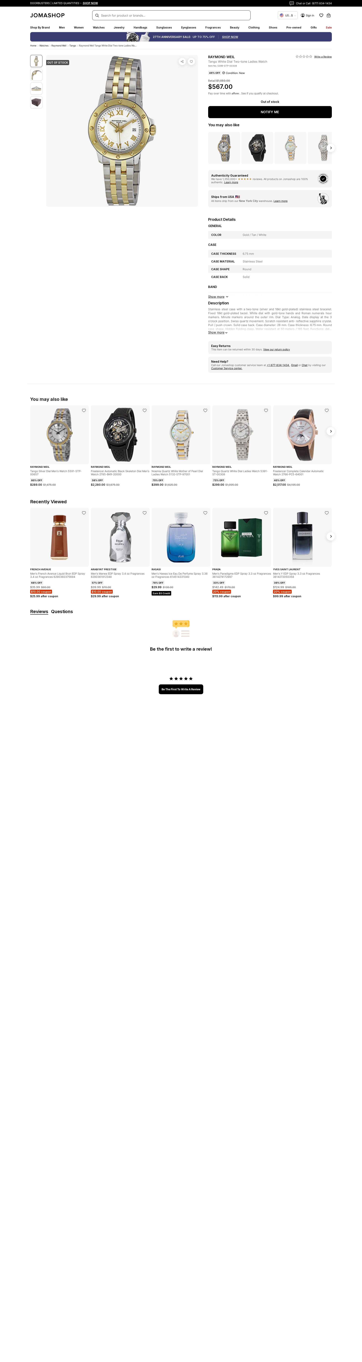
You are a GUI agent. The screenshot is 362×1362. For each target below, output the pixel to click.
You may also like (223, 125)
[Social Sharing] (182, 61)
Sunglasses (164, 27)
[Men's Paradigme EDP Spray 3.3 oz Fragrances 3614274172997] (266, 512)
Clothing (254, 27)
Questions (62, 611)
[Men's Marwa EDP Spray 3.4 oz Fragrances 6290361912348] (144, 512)
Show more (216, 332)
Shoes (273, 27)
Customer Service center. (226, 368)
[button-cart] (328, 15)
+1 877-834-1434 (278, 365)
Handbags (140, 27)
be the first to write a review (181, 689)
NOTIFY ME (270, 112)
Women (79, 27)
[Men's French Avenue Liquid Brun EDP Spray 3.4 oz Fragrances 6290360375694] (83, 512)
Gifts (314, 27)
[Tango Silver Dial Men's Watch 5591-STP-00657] (83, 410)
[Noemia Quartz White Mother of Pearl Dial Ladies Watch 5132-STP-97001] (205, 410)
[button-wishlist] (321, 15)
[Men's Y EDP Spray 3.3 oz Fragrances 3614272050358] (326, 512)
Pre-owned (293, 27)
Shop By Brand (40, 27)
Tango (72, 45)
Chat (305, 365)
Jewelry (119, 27)
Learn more (231, 182)
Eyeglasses (188, 27)
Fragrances (213, 27)
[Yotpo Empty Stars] (303, 56)
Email (294, 365)
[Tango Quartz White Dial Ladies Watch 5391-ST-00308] (266, 410)
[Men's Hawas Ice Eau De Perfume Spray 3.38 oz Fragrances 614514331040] (205, 512)
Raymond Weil (58, 45)
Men (62, 27)
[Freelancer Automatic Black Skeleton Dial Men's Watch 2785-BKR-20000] (144, 410)
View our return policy (276, 349)
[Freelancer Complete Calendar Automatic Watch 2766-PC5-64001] (326, 410)
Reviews (39, 611)
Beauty (234, 27)
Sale (329, 27)
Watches (99, 27)
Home (33, 45)
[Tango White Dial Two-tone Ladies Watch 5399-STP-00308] (191, 61)
